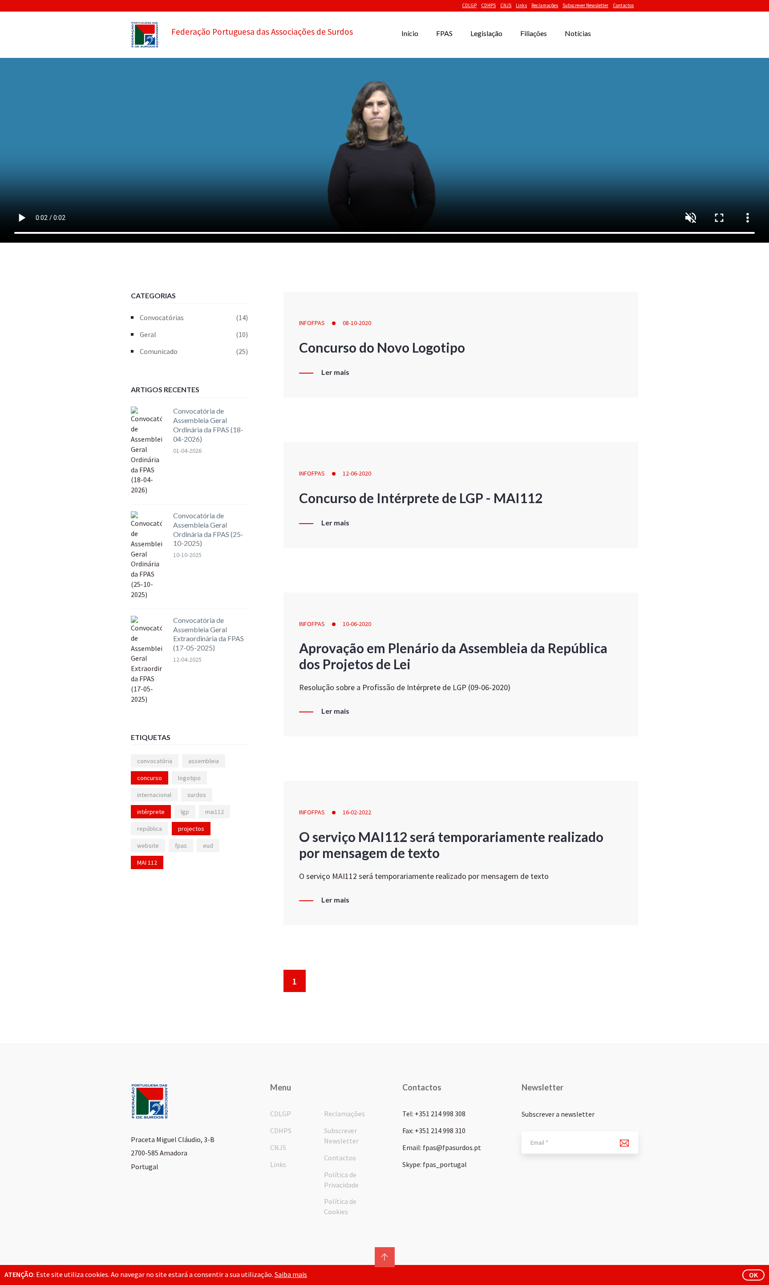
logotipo (189, 778)
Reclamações (544, 5)
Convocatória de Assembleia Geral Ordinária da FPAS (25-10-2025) (208, 529)
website (148, 846)
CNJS (505, 5)
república (149, 829)
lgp (185, 812)
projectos (191, 829)
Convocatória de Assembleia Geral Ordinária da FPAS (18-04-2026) (208, 425)
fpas (181, 846)
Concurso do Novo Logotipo (382, 347)
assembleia (203, 761)
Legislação (486, 33)
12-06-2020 (357, 473)
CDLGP (469, 5)
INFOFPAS (312, 323)
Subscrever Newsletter (585, 5)
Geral (194, 334)
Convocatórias (194, 317)
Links (521, 5)
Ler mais (335, 372)
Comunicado (194, 351)
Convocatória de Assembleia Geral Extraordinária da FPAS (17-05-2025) (208, 634)
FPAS (444, 33)
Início (409, 33)
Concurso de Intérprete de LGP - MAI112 (420, 498)
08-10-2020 (357, 323)
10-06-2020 (357, 624)
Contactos (623, 5)
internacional (154, 795)
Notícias (578, 33)
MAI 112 (147, 862)
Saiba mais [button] (291, 1274)
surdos (196, 795)
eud (208, 846)
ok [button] (753, 1274)
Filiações (533, 33)
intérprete (151, 812)
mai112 (214, 812)
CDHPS (488, 5)
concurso (149, 778)
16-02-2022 (357, 812)
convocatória (154, 761)
